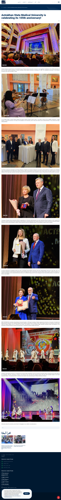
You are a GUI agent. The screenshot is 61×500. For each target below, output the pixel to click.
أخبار (35, 2)
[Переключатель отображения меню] (59, 2)
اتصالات (39, 2)
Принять (26, 493)
